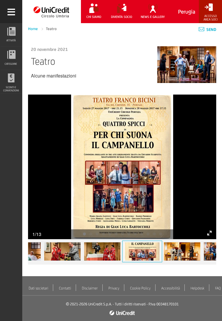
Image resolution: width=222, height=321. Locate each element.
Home (33, 29)
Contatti (65, 288)
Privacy (113, 288)
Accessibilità (170, 288)
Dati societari (38, 288)
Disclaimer (90, 288)
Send (211, 29)
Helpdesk (197, 288)
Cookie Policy (140, 288)
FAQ (218, 288)
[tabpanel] (122, 167)
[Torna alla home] (51, 11)
